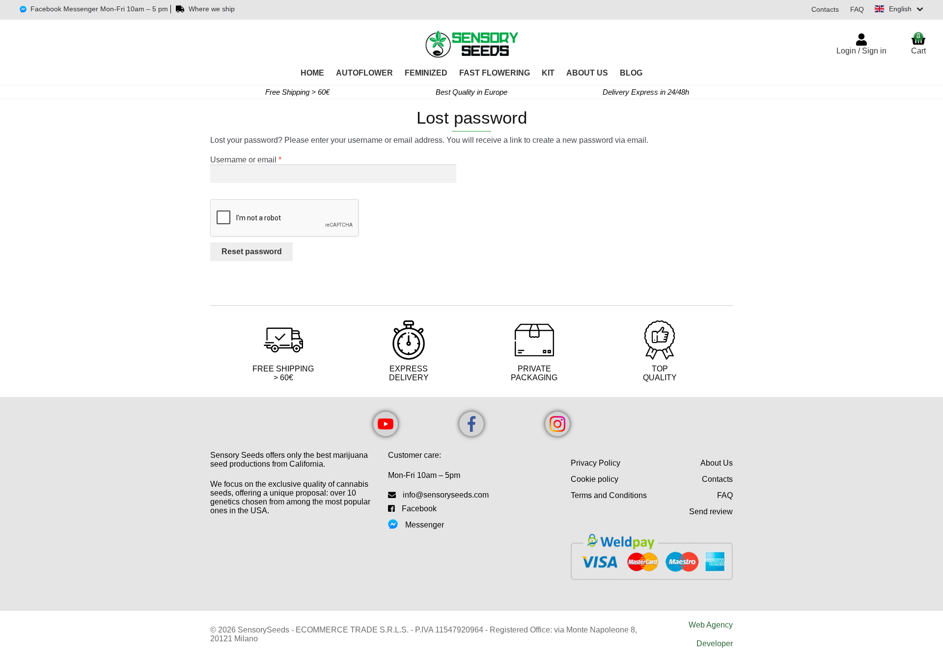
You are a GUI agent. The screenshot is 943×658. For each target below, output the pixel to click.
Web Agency (711, 625)
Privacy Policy (595, 463)
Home (312, 73)
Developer (714, 643)
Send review (711, 511)
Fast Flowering (494, 73)
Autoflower (364, 73)
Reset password (252, 251)
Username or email (261, 160)
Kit (548, 73)
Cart (918, 43)
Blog (631, 73)
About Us (587, 73)
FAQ (857, 9)
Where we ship (212, 9)
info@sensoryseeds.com (446, 495)
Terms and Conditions (609, 495)
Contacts (825, 9)
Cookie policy (594, 479)
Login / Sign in (861, 51)
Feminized (426, 73)
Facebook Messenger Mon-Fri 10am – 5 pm (99, 9)
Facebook (419, 508)
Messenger (424, 525)
